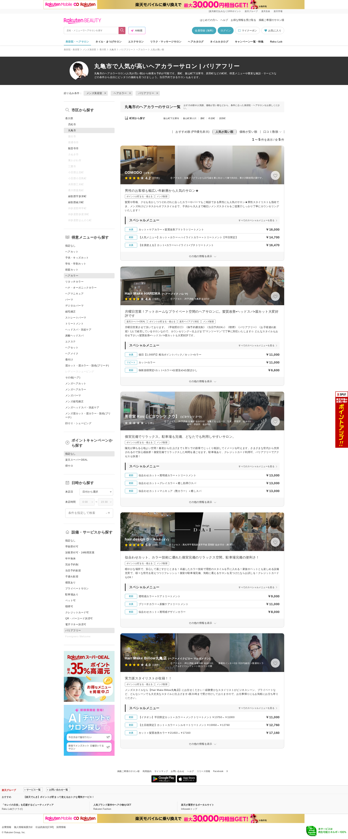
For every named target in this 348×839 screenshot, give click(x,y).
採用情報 (61, 827)
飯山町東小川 (189, 118)
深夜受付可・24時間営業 (79, 552)
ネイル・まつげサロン (109, 41)
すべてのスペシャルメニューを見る (256, 220)
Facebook (218, 771)
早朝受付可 (71, 546)
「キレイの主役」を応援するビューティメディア (28, 804)
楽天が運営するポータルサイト (197, 804)
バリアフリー (126, 49)
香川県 (103, 49)
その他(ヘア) (72, 377)
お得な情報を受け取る (243, 20)
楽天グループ (251, 11)
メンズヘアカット (75, 383)
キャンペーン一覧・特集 (249, 41)
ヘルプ (224, 20)
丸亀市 (112, 49)
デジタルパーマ (74, 305)
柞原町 (211, 118)
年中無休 (70, 558)
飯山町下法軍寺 (171, 118)
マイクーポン (249, 30)
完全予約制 (71, 564)
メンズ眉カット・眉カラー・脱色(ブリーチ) (88, 415)
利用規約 (147, 771)
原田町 (222, 118)
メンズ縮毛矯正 (74, 401)
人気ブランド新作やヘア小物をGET (112, 804)
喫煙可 (69, 606)
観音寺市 (73, 148)
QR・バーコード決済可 (79, 618)
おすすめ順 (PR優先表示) (192, 131)
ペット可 (70, 600)
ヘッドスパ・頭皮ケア (78, 329)
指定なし (70, 245)
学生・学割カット (75, 263)
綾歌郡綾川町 (76, 202)
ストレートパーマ (75, 317)
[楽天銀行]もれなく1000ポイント (225, 11)
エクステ (70, 341)
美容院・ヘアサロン (77, 41)
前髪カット (71, 269)
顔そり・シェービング (78, 423)
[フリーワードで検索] (122, 30)
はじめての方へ (209, 20)
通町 (202, 118)
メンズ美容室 (89, 49)
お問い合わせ (177, 771)
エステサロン (136, 41)
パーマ (69, 299)
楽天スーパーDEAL (76, 459)
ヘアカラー (141, 49)
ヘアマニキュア (74, 293)
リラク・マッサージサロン (166, 41)
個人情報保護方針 (23, 827)
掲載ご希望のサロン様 (271, 20)
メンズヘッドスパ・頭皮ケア (82, 407)
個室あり (70, 582)
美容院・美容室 (72, 49)
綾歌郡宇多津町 (77, 196)
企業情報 (6, 827)
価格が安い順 (248, 131)
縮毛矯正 (70, 311)
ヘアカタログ (196, 41)
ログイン (226, 30)
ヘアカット (71, 251)
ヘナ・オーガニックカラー (81, 287)
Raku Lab (276, 41)
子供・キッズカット (77, 257)
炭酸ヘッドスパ (74, 335)
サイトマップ (161, 771)
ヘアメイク (71, 353)
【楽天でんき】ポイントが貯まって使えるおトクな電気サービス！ (59, 797)
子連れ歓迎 (71, 576)
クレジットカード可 (77, 612)
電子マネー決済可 (75, 624)
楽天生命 (265, 11)
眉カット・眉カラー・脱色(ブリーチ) (87, 365)
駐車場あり (71, 594)
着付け (69, 359)
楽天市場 (278, 11)
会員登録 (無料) (204, 30)
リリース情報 (203, 771)
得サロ (69, 465)
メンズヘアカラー (75, 389)
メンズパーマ (73, 395)
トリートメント (74, 323)
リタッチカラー (74, 281)
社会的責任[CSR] (45, 827)
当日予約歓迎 (73, 570)
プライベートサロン (77, 588)
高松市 (72, 124)
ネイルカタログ (219, 41)
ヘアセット (71, 347)
